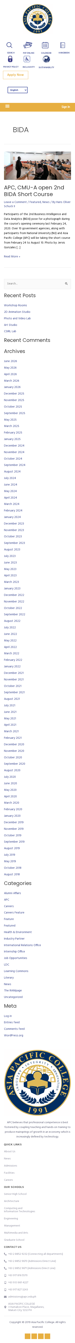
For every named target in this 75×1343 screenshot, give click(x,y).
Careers (9, 906)
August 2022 (12, 621)
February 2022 (13, 660)
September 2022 (14, 614)
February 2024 (13, 510)
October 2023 (13, 536)
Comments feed (14, 1029)
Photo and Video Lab (17, 318)
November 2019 (14, 829)
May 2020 (10, 790)
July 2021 (9, 705)
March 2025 (11, 426)
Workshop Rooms (15, 305)
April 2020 (10, 796)
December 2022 (14, 595)
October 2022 (13, 608)
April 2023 (10, 575)
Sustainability (46, 67)
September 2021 (14, 692)
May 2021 (10, 718)
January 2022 (12, 666)
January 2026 (12, 387)
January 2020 (12, 816)
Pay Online (28, 53)
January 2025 (12, 439)
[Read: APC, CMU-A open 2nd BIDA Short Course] (37, 165)
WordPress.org (13, 1035)
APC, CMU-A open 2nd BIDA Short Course (34, 191)
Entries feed (12, 1022)
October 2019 (12, 835)
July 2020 (10, 777)
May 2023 (10, 569)
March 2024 (11, 504)
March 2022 (11, 653)
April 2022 (10, 647)
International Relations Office (22, 945)
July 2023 (10, 556)
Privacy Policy (10, 66)
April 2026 (10, 374)
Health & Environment (18, 932)
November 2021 (14, 679)
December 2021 (14, 673)
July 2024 (10, 478)
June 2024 (10, 485)
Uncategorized (13, 997)
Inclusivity (29, 67)
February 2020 (13, 809)
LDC (6, 965)
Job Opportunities (15, 958)
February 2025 (13, 433)
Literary (9, 978)
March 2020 (11, 803)
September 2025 (14, 413)
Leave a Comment (15, 202)
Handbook (64, 52)
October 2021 (12, 686)
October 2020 (13, 757)
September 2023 (14, 543)
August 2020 (12, 770)
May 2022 (10, 640)
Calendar (46, 53)
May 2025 (10, 420)
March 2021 (11, 731)
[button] (7, 106)
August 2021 (12, 699)
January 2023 (12, 588)
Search (11, 52)
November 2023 (14, 530)
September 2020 (14, 764)
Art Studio (10, 325)
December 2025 (14, 394)
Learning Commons (16, 971)
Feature (9, 919)
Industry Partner (14, 939)
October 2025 (13, 407)
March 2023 (11, 582)
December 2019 (14, 822)
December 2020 (14, 744)
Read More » (12, 256)
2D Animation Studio (17, 312)
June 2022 (10, 634)
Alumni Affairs (12, 893)
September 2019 (14, 842)
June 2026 (10, 361)
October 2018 (12, 868)
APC (6, 900)
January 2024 (12, 517)
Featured (35, 202)
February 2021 (13, 738)
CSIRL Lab (10, 331)
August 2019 (12, 848)
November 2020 (14, 751)
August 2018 (12, 874)
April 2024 (10, 498)
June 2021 (10, 712)
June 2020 (10, 783)
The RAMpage (13, 990)
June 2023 (10, 563)
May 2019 (10, 861)
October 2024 (13, 459)
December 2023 (14, 524)
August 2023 (12, 549)
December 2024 (14, 446)
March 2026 (11, 381)
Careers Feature (14, 913)
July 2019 (9, 855)
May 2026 (10, 368)
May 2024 (10, 491)
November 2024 (14, 452)
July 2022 (10, 627)
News (46, 202)
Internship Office (14, 951)
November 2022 (14, 601)
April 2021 (10, 725)
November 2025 (14, 400)
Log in (8, 1016)
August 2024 (12, 471)
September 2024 (14, 465)
